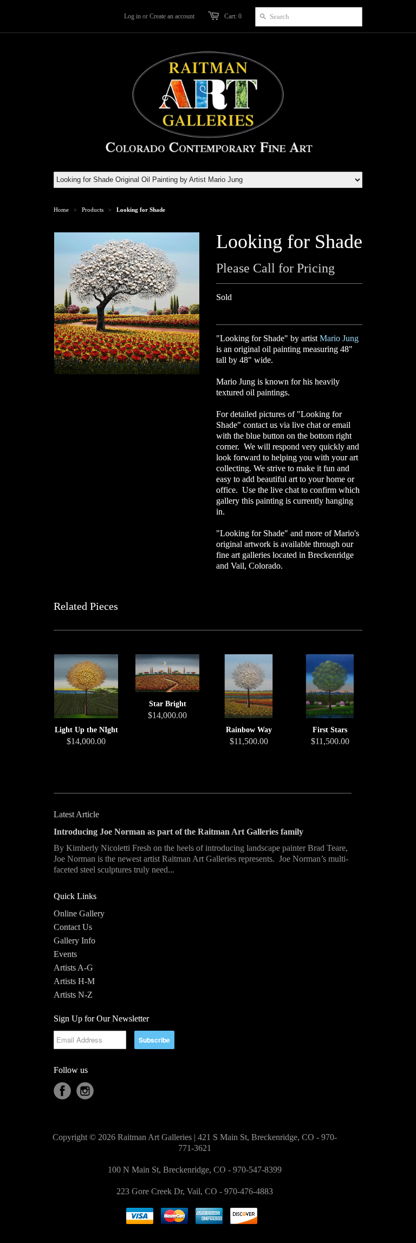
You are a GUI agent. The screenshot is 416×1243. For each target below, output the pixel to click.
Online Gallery (79, 913)
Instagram (85, 1090)
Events (65, 954)
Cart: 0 (233, 16)
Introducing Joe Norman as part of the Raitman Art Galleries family (178, 831)
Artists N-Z (73, 994)
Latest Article (76, 814)
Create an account (172, 16)
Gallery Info (74, 940)
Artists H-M (74, 981)
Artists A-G (73, 967)
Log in (132, 16)
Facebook (62, 1090)
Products (92, 209)
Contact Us (73, 927)
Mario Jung (339, 338)
